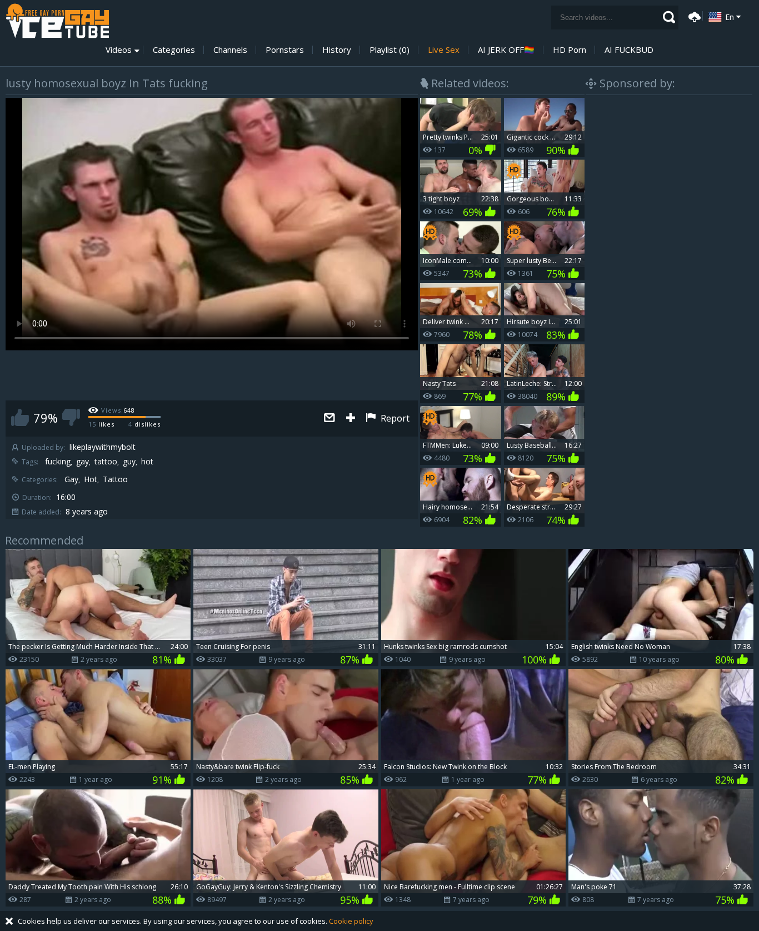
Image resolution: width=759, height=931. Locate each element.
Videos (119, 50)
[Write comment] (329, 418)
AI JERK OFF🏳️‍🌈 (506, 50)
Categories (174, 50)
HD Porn (569, 50)
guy (129, 462)
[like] (20, 417)
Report (394, 418)
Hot (90, 479)
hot (147, 462)
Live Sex (444, 50)
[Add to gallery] (351, 418)
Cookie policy (351, 921)
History (336, 50)
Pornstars (285, 50)
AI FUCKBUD (629, 50)
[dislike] (71, 417)
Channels (230, 50)
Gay (71, 479)
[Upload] (693, 16)
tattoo (105, 462)
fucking (58, 462)
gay (82, 462)
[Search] (669, 17)
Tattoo (115, 479)
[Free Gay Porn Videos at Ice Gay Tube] (57, 21)
